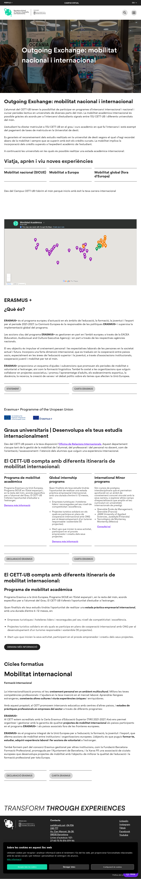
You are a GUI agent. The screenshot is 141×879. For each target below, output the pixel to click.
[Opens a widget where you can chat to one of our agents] (130, 874)
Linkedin (123, 821)
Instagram (124, 824)
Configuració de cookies (112, 867)
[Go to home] (25, 12)
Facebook (124, 831)
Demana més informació (22, 647)
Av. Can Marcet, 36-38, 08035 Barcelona (62, 833)
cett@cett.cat (57, 825)
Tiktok (122, 827)
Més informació (14, 859)
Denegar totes (69, 867)
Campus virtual (71, 3)
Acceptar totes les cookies (27, 867)
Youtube (123, 834)
